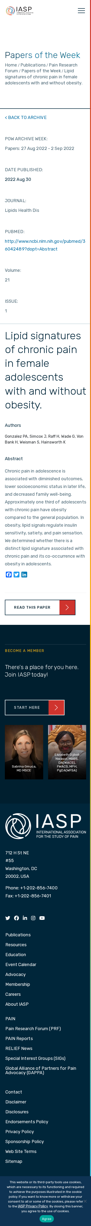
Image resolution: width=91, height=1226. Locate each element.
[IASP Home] (19, 10)
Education (15, 955)
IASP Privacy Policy (33, 1206)
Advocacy (15, 974)
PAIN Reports (19, 1038)
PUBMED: (15, 231)
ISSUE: (11, 301)
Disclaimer (15, 1102)
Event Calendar (20, 964)
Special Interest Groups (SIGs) (35, 1058)
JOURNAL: (15, 200)
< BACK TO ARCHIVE (26, 117)
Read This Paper (32, 607)
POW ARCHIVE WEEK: (26, 138)
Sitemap (14, 1161)
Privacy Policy (19, 1132)
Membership (17, 984)
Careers (13, 994)
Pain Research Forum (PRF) (33, 1029)
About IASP (17, 1004)
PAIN (10, 1019)
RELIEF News (19, 1048)
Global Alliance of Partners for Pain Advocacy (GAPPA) (40, 1070)
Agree (46, 1219)
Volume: (13, 270)
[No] (85, 1201)
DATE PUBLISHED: (24, 169)
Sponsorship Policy (24, 1141)
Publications (18, 935)
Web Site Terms (20, 1151)
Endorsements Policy (27, 1122)
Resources (16, 945)
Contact (13, 1092)
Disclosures (17, 1112)
